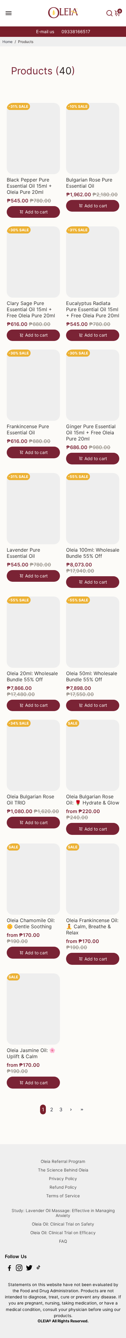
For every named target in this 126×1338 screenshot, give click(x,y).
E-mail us (45, 31)
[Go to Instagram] (19, 1269)
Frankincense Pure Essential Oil (28, 429)
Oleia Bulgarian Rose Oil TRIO (30, 799)
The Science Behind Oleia (63, 1170)
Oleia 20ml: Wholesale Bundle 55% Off (32, 676)
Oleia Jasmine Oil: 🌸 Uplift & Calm (31, 1053)
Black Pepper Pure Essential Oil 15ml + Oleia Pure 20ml (29, 186)
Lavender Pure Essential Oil (23, 553)
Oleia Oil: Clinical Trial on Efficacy (63, 1232)
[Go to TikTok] (38, 1269)
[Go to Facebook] (9, 1269)
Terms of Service (63, 1195)
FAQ (63, 1241)
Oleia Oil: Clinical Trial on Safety (63, 1224)
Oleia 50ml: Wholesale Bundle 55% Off (91, 676)
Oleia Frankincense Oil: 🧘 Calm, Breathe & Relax (92, 926)
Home (7, 41)
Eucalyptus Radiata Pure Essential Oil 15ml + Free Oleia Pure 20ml (92, 309)
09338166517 (75, 31)
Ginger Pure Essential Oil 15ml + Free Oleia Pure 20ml (91, 432)
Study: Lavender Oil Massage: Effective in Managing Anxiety (63, 1213)
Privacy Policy (63, 1178)
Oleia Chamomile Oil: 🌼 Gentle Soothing (31, 923)
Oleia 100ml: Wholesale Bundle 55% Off (92, 553)
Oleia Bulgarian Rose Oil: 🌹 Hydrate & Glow (92, 799)
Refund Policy (63, 1187)
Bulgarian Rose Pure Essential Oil (89, 183)
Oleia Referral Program (63, 1161)
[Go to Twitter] (29, 1269)
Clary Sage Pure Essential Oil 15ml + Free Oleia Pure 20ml (31, 309)
